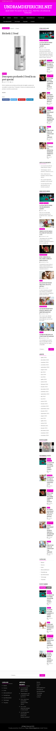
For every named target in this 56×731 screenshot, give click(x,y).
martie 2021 (44, 423)
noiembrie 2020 (44, 433)
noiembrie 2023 (44, 391)
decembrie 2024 (45, 360)
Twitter (14, 99)
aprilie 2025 (44, 357)
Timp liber (25, 21)
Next (52, 447)
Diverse (16, 17)
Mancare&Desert (30, 17)
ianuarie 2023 (44, 403)
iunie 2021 (43, 418)
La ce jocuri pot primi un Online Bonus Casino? (45, 44)
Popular (42, 587)
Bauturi (9, 17)
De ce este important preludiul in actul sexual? (50, 98)
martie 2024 (44, 381)
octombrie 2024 (45, 364)
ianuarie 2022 (44, 411)
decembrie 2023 (45, 389)
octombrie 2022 (45, 406)
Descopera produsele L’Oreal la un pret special (19, 78)
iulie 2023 (43, 396)
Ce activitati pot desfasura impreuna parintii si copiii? (50, 150)
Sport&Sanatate (7, 21)
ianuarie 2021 (44, 428)
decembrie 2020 (45, 430)
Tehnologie (17, 21)
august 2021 (44, 416)
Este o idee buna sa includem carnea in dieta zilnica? (46, 175)
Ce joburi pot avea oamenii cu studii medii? (50, 613)
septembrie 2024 (45, 367)
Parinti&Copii (41, 17)
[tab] (42, 587)
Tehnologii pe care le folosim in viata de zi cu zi (50, 66)
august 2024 (44, 369)
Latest (49, 587)
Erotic (22, 17)
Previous (40, 447)
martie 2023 (44, 401)
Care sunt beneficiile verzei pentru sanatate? (50, 642)
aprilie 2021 (44, 420)
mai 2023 (43, 399)
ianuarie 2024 (44, 386)
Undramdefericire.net (28, 7)
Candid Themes (43, 728)
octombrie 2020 (45, 435)
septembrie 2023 (45, 394)
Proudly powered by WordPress (16, 728)
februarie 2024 (44, 384)
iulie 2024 (43, 372)
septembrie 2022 (45, 408)
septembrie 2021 (45, 413)
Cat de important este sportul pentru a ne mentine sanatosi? (50, 116)
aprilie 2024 (44, 379)
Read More (4, 92)
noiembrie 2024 (44, 362)
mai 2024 (43, 377)
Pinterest (22, 99)
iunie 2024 (43, 374)
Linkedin (30, 99)
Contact (33, 21)
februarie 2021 (44, 425)
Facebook (6, 99)
